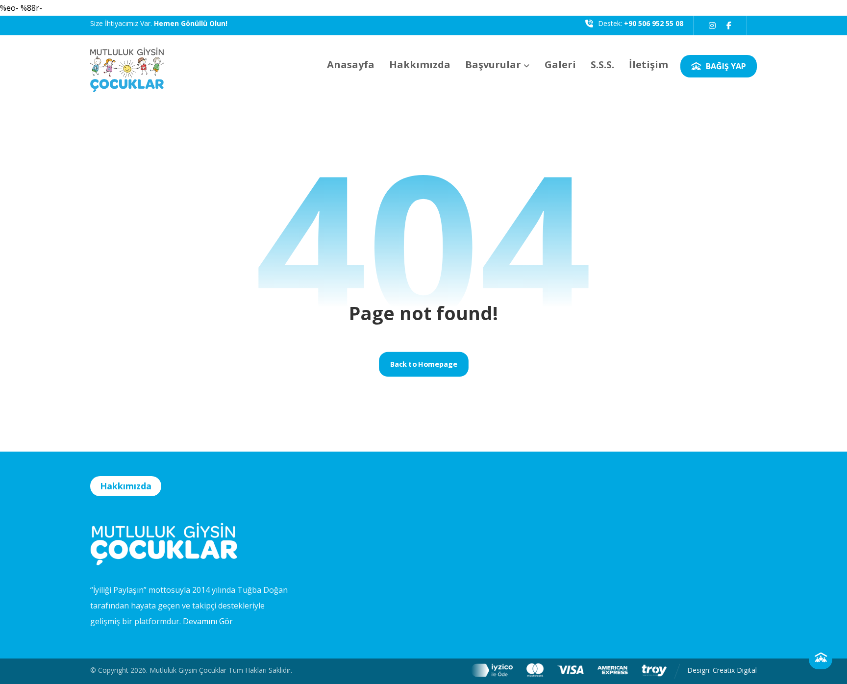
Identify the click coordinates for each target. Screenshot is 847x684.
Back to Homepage (423, 364)
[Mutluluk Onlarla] (127, 63)
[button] (712, 25)
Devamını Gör (208, 621)
